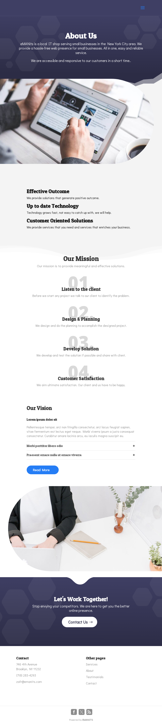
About (90, 670)
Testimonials (95, 677)
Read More (41, 470)
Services (92, 664)
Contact (91, 683)
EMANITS (87, 719)
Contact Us (78, 622)
